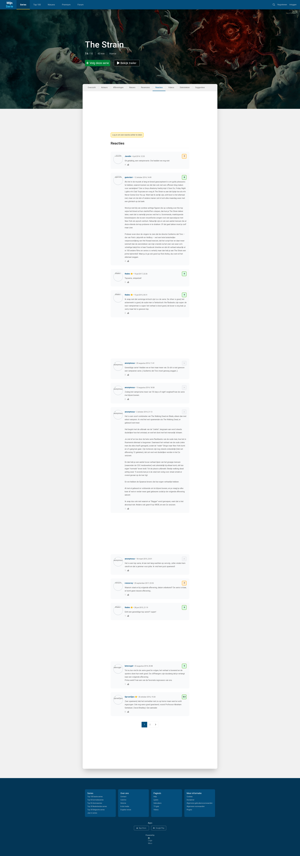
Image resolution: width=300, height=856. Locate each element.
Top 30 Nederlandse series (97, 806)
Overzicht (92, 87)
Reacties (159, 87)
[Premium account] (132, 274)
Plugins (189, 810)
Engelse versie (125, 810)
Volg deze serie (99, 63)
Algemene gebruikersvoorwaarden (199, 803)
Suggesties (200, 87)
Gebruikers (157, 803)
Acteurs (104, 87)
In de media (124, 806)
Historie (123, 803)
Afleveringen (118, 87)
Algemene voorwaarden (196, 806)
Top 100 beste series (95, 796)
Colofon (123, 800)
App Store (142, 828)
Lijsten (156, 800)
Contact (123, 796)
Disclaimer (190, 800)
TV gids (156, 806)
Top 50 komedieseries (95, 800)
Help (155, 796)
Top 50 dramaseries (94, 803)
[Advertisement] (150, 107)
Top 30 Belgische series (96, 810)
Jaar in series (92, 813)
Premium (66, 4)
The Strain (104, 45)
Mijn (9, 4)
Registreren (282, 5)
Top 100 (37, 4)
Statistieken (185, 87)
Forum (81, 4)
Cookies (190, 796)
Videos (171, 87)
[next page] (155, 724)
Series (23, 4)
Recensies (145, 87)
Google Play (160, 828)
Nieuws (51, 4)
